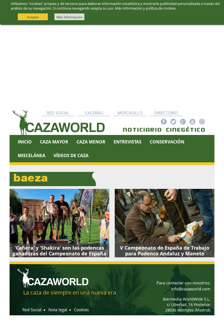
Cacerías (94, 113)
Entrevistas (128, 142)
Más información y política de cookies (145, 8)
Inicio (25, 142)
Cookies (81, 309)
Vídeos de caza (71, 155)
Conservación (167, 142)
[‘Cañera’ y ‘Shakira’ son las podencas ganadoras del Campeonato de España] (59, 223)
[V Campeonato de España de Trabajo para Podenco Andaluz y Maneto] (164, 223)
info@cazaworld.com (190, 289)
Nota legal (57, 309)
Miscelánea (31, 155)
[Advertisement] (112, 65)
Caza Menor (90, 142)
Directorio (166, 113)
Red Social (58, 113)
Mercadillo (130, 113)
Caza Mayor (54, 142)
